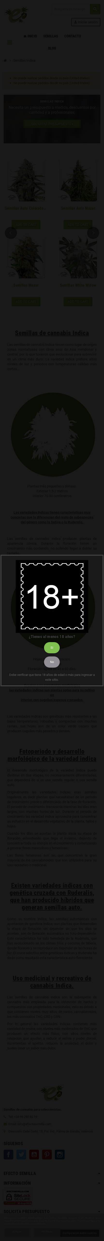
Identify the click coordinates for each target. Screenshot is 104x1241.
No (52, 662)
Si (52, 647)
